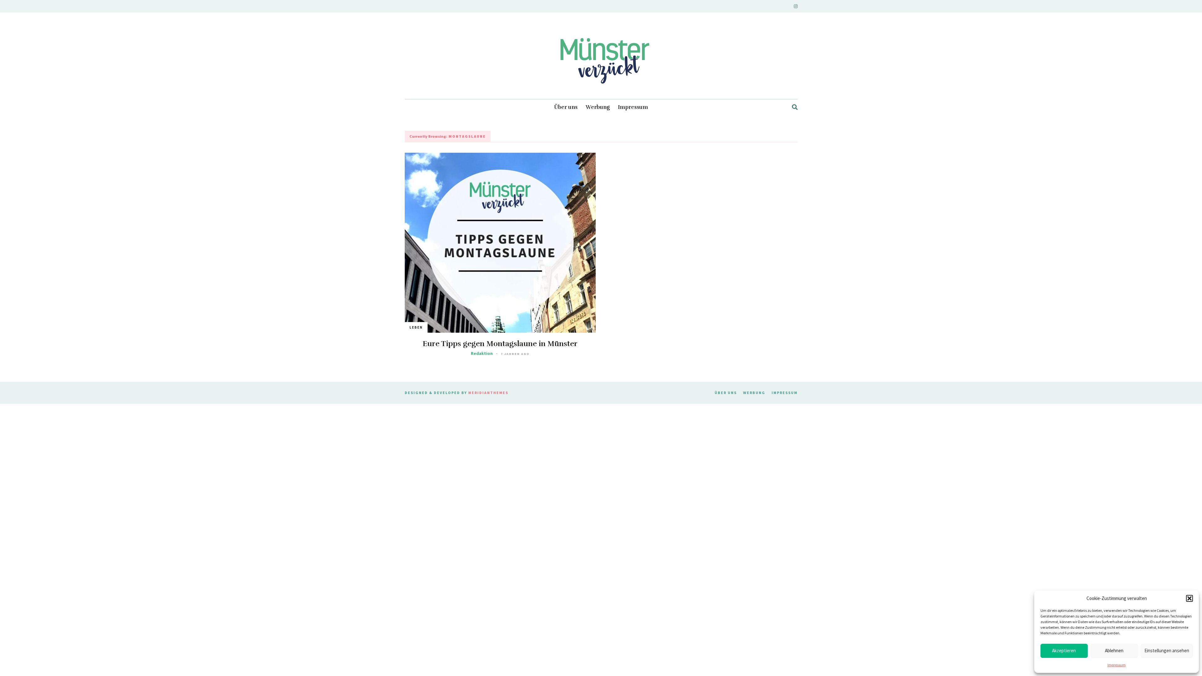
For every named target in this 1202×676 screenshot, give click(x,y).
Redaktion (482, 353)
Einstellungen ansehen (1166, 650)
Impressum (1116, 665)
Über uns (566, 107)
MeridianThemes (488, 392)
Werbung (598, 107)
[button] (1189, 598)
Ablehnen (1114, 650)
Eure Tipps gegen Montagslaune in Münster (500, 343)
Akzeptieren (1064, 650)
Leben (416, 327)
